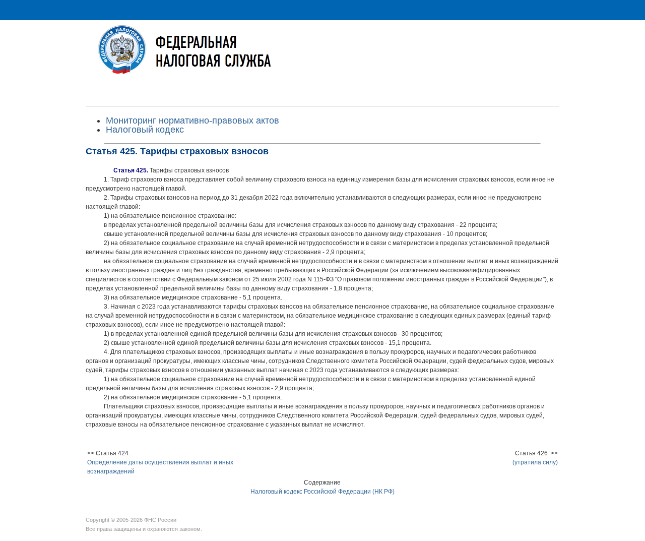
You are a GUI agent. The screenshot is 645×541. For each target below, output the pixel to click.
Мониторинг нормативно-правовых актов (192, 120)
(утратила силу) (535, 462)
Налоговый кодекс (145, 130)
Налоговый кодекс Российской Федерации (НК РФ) (322, 491)
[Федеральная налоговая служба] (322, 57)
